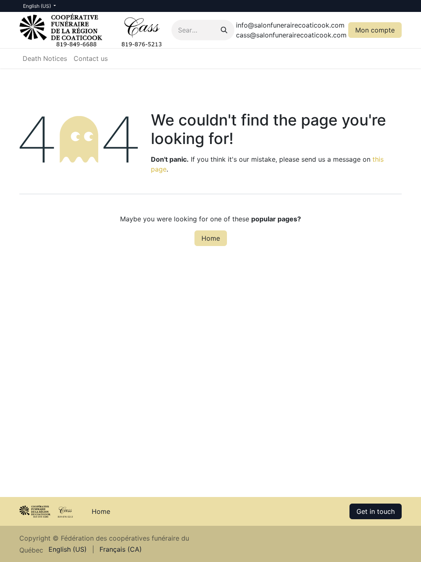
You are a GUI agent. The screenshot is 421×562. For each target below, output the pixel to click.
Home (210, 238)
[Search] (224, 30)
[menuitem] (44, 58)
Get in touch (375, 511)
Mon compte (375, 30)
